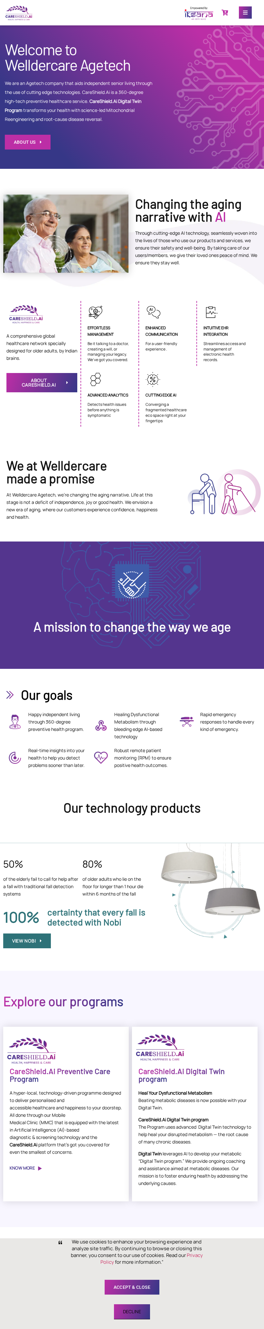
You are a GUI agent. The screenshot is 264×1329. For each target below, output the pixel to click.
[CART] (225, 12)
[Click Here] (245, 12)
